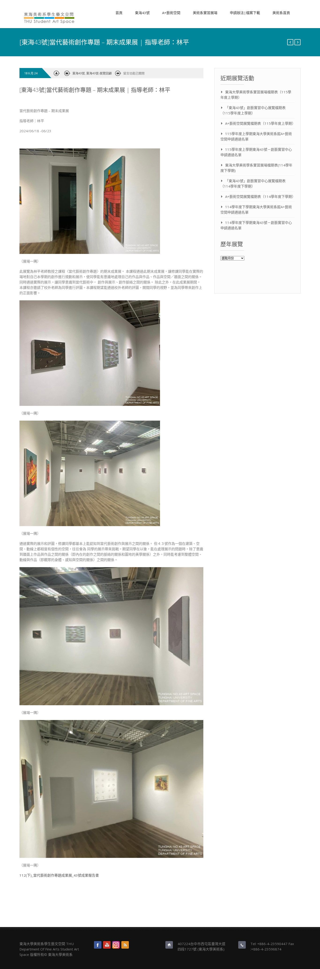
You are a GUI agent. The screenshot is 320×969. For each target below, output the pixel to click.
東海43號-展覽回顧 (99, 73)
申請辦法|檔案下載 (245, 12)
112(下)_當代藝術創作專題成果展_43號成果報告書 (59, 875)
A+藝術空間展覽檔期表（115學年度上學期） (260, 123)
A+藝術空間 (171, 12)
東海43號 (142, 12)
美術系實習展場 (205, 12)
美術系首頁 (281, 12)
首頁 (119, 12)
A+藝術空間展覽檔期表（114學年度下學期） (260, 196)
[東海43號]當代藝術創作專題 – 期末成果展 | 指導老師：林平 (94, 90)
